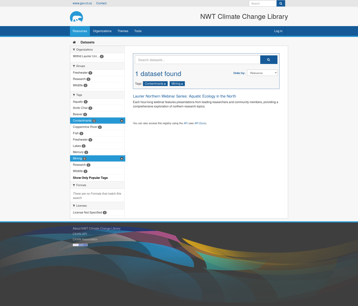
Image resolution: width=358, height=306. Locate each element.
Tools (138, 31)
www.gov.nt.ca (82, 3)
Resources (80, 31)
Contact (101, 3)
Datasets (88, 42)
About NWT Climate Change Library (96, 228)
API (186, 123)
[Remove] (165, 83)
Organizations (102, 31)
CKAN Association (85, 239)
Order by (238, 73)
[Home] (74, 42)
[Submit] (281, 3)
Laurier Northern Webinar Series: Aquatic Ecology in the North (184, 96)
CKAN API (80, 234)
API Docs (199, 123)
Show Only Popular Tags (90, 177)
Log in (278, 31)
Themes (122, 31)
